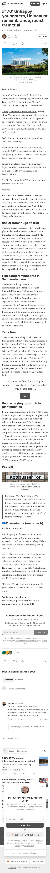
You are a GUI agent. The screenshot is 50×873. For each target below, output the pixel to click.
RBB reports (24, 453)
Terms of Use (37, 638)
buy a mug (19, 216)
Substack (12, 867)
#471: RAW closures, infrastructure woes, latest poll (18, 759)
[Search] (45, 751)
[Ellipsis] (47, 703)
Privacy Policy (29, 846)
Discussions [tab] (22, 751)
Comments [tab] (8, 680)
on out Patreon (23, 213)
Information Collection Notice (27, 640)
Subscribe (35, 3)
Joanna (11, 703)
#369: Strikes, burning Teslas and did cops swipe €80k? (18, 781)
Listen (44, 36)
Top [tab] (5, 751)
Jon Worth (26, 486)
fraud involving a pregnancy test (25, 417)
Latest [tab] (11, 751)
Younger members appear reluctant (19, 111)
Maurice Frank (14, 35)
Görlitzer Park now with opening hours (16, 765)
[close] (43, 787)
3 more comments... (10, 738)
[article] (25, 766)
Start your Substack (18, 861)
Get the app (37, 861)
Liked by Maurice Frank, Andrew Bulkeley (24, 706)
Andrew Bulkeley (15, 770)
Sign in (44, 3)
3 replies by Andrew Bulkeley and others (27, 727)
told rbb (23, 365)
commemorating (10, 287)
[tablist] (13, 679)
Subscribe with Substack (27, 835)
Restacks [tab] (19, 680)
